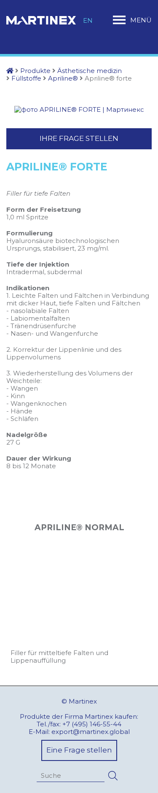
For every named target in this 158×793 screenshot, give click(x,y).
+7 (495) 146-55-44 (91, 724)
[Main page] (9, 71)
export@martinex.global (90, 732)
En (88, 20)
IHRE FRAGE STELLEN (79, 138)
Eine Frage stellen (79, 750)
